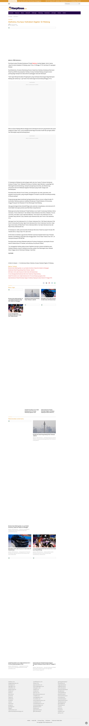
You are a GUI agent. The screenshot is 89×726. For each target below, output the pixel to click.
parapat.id (10, 705)
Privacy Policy (41, 720)
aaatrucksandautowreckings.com (15, 711)
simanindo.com (11, 688)
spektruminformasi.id (62, 700)
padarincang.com (12, 689)
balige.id (10, 708)
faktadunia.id (36, 708)
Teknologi (40, 12)
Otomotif (28, 12)
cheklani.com (36, 689)
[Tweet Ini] (46, 283)
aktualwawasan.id (62, 702)
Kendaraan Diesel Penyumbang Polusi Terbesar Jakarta (21, 270)
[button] (79, 4)
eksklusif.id (10, 698)
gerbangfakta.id (61, 703)
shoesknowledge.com (38, 705)
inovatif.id (10, 700)
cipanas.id (10, 697)
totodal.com (36, 691)
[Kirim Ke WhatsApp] (55, 283)
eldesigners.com (36, 688)
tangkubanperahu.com (13, 683)
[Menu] (9, 4)
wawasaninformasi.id (62, 695)
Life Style (54, 12)
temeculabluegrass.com (38, 686)
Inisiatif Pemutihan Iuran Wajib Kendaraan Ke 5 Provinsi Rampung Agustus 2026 (26, 276)
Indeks (28, 720)
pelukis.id (10, 692)
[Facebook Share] (44, 283)
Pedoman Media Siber (57, 720)
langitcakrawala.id (62, 685)
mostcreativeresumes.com (39, 700)
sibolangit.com (11, 685)
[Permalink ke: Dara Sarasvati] (9, 24)
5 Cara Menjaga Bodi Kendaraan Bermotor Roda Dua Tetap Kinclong (24, 274)
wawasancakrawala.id (63, 689)
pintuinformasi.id (61, 694)
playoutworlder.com (37, 685)
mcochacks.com (36, 698)
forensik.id (60, 709)
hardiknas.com (61, 711)
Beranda (11, 12)
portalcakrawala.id (62, 698)
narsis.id (60, 706)
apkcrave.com (36, 692)
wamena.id (10, 703)
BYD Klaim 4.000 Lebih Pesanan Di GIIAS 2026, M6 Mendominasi (22, 272)
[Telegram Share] (52, 283)
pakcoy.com (60, 713)
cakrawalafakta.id (62, 692)
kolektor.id (10, 691)
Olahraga (34, 12)
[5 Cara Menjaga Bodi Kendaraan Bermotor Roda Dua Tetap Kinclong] (15, 308)
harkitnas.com (11, 681)
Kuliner (64, 12)
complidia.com (36, 695)
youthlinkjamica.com (37, 681)
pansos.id (60, 708)
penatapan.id (11, 706)
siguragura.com (11, 686)
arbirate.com (36, 683)
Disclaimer (48, 720)
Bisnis (22, 12)
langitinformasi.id (62, 686)
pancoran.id (11, 694)
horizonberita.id (61, 697)
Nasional (17, 12)
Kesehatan (47, 12)
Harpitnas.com (48, 722)
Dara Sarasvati (14, 24)
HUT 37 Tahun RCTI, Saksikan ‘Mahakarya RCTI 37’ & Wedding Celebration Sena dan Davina (56, 1)
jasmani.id (10, 695)
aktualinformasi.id (37, 706)
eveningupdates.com (37, 697)
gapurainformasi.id (37, 709)
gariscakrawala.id (37, 711)
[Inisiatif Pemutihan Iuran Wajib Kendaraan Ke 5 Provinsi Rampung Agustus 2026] (32, 356)
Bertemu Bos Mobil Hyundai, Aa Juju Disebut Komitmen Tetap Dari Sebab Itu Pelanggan (28, 268)
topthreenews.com (12, 709)
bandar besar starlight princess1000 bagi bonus (68, 20)
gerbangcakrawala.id (62, 681)
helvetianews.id (61, 683)
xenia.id (10, 702)
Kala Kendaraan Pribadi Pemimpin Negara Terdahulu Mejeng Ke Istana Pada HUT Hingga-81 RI (30, 278)
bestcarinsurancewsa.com (39, 694)
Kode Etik (34, 720)
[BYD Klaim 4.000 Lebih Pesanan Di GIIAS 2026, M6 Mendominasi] (48, 293)
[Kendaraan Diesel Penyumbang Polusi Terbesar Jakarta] (32, 293)
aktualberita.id (61, 691)
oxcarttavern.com (37, 702)
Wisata (59, 12)
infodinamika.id (61, 705)
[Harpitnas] (18, 8)
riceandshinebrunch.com (38, 703)
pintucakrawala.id (62, 688)
